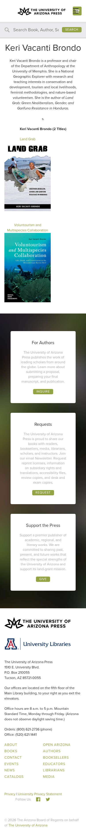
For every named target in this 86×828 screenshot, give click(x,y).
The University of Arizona (27, 825)
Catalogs (14, 776)
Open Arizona (57, 744)
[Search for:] (43, 30)
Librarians (54, 770)
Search (71, 29)
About (10, 744)
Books (10, 751)
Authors (52, 751)
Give (43, 579)
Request (43, 492)
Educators (54, 763)
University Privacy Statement (40, 794)
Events (11, 763)
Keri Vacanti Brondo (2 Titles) (43, 128)
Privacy (9, 794)
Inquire (43, 391)
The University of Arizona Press (41, 11)
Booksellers (56, 757)
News (9, 770)
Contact (13, 757)
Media (49, 776)
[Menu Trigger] (76, 11)
